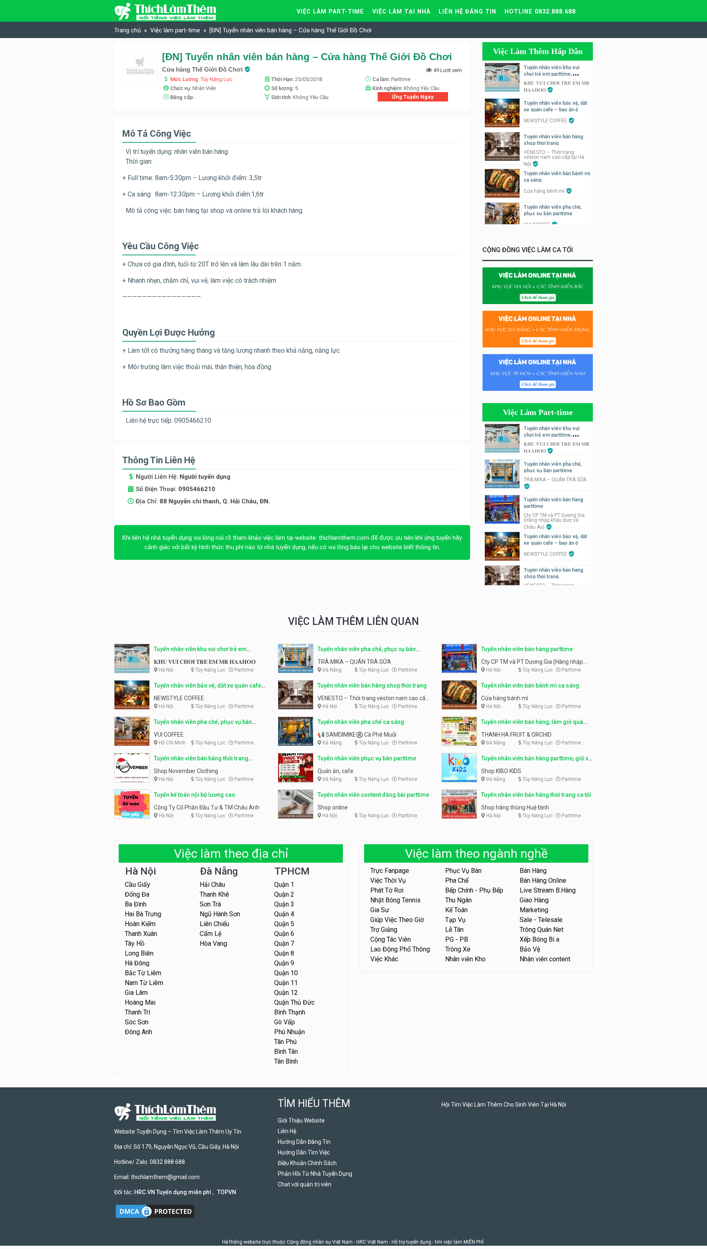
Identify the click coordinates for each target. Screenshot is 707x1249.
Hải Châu (212, 884)
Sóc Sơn (137, 1022)
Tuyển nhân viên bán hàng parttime (527, 649)
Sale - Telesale (541, 920)
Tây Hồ (134, 943)
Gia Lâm (136, 992)
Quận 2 (284, 894)
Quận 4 (284, 914)
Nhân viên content (545, 959)
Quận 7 (284, 943)
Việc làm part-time (330, 11)
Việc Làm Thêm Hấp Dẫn (538, 51)
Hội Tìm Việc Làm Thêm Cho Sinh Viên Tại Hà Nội (503, 1104)
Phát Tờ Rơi (386, 890)
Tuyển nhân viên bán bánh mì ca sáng (530, 685)
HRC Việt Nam (372, 1242)
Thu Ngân (458, 900)
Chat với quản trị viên (304, 1184)
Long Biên (139, 953)
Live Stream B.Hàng (548, 890)
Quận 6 (284, 934)
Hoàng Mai (140, 1002)
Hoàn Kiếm (140, 924)
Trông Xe (458, 949)
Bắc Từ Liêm (143, 973)
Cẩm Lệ (210, 934)
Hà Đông (137, 963)
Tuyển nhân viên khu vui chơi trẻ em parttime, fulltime (551, 74)
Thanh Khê (214, 894)
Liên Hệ (287, 1131)
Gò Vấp (284, 1022)
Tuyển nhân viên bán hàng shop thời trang (372, 685)
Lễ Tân (454, 929)
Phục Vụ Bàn (463, 871)
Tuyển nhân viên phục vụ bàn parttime (366, 758)
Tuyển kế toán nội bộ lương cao (194, 794)
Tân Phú (285, 1042)
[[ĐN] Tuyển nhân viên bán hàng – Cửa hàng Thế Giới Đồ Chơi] (140, 66)
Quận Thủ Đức (294, 1002)
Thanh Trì (137, 1012)
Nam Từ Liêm (144, 983)
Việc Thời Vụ (388, 880)
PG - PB (456, 939)
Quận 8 (284, 953)
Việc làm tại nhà (401, 11)
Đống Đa (137, 894)
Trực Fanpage (389, 871)
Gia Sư (379, 910)
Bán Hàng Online (543, 880)
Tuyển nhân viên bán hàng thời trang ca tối (536, 794)
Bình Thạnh (289, 1012)
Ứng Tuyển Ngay (413, 97)
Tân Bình (286, 1061)
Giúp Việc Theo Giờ (397, 920)
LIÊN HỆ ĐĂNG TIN (467, 11)
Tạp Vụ (455, 920)
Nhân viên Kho (465, 959)
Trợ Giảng (383, 929)
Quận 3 (284, 904)
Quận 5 (284, 924)
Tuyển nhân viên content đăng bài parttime (373, 794)
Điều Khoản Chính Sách (307, 1163)
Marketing (534, 910)
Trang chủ (127, 30)
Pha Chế (456, 880)
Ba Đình (135, 904)
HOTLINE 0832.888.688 (540, 11)
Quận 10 (286, 973)
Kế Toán (456, 910)
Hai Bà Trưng (143, 914)
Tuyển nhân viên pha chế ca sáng (360, 722)
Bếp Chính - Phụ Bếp (474, 890)
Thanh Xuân (141, 934)
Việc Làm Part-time (538, 412)
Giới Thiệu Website (301, 1120)
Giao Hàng (534, 900)
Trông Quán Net (541, 929)
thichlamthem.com (344, 537)
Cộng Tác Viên (390, 939)
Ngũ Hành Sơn (220, 914)
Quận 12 (286, 992)
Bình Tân (286, 1051)
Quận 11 (286, 983)
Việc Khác (384, 959)
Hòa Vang (213, 943)
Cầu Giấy (137, 884)
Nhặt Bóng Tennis (395, 900)
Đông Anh (138, 1032)
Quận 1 (284, 884)
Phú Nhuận (289, 1032)
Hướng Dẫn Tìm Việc (304, 1152)
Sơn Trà (210, 904)
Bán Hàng (533, 871)
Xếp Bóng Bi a (539, 939)
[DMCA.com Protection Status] (155, 1210)
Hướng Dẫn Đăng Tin (304, 1142)
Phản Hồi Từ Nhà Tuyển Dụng (315, 1173)
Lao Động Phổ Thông (400, 949)
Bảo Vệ (530, 949)
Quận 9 (284, 963)
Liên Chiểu (214, 924)
